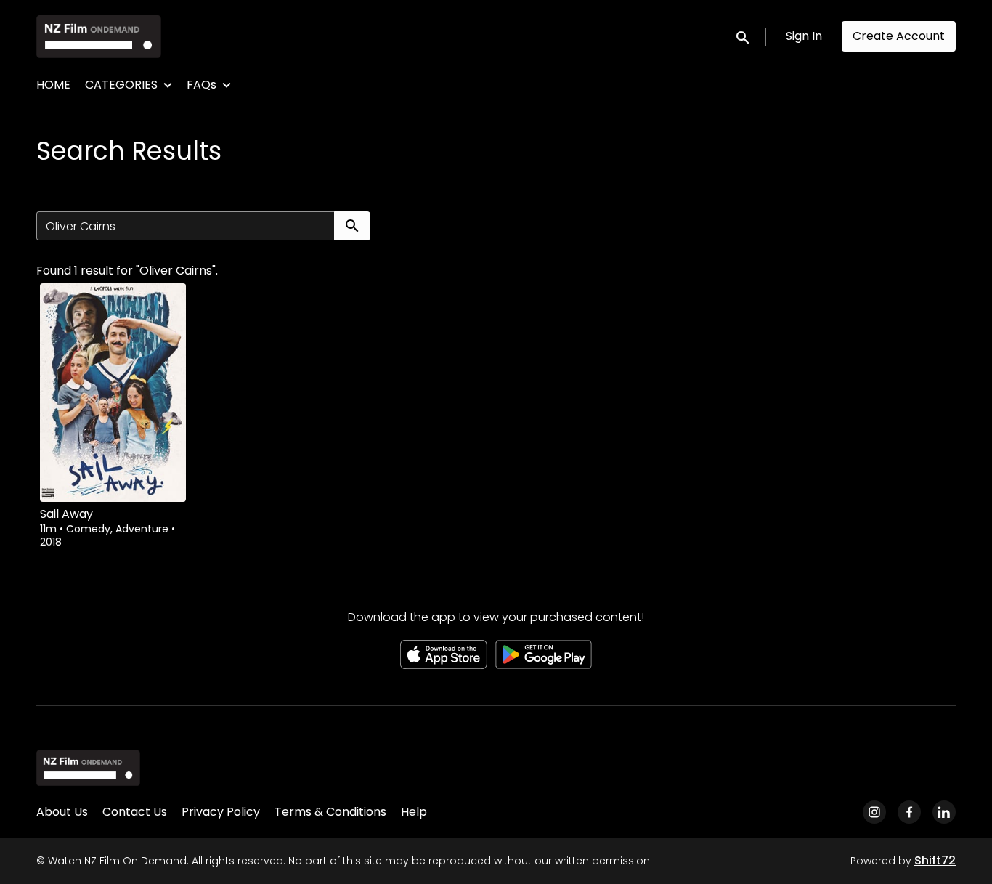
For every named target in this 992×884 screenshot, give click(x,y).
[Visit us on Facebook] (909, 812)
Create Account (899, 36)
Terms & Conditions (330, 811)
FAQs (201, 84)
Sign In (804, 36)
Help (414, 811)
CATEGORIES (121, 84)
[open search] (744, 36)
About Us (62, 811)
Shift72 (935, 860)
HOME (53, 84)
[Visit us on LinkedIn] (944, 812)
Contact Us (134, 811)
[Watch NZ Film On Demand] (88, 768)
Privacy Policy (221, 811)
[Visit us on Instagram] (874, 812)
